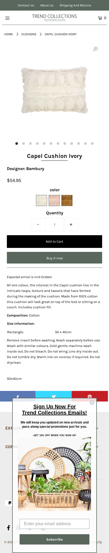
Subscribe (54, 539)
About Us (46, 5)
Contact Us (26, 5)
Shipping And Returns (75, 5)
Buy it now (55, 258)
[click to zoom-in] (95, 49)
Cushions (28, 34)
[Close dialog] (92, 402)
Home (8, 34)
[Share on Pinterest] (90, 396)
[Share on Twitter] (53, 396)
